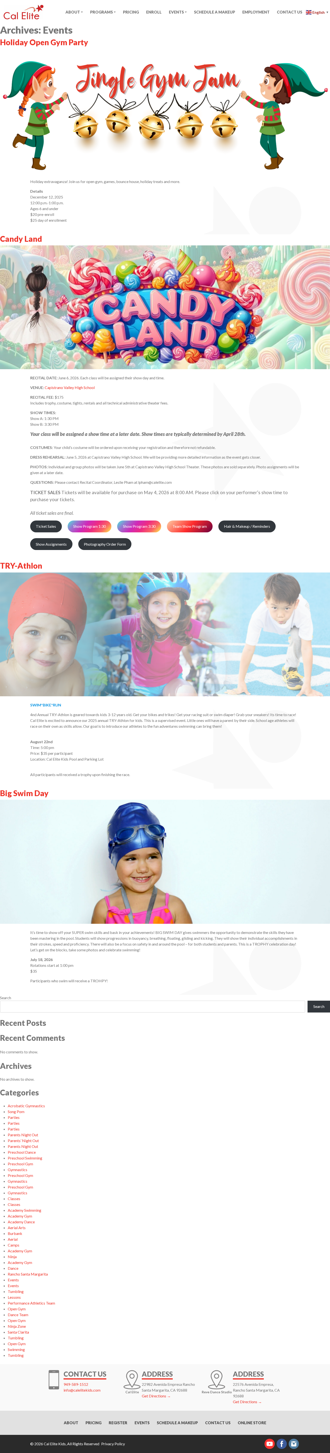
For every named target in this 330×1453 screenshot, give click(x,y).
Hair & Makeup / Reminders (247, 526)
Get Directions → (156, 1396)
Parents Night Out (23, 1134)
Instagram (294, 1444)
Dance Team (18, 1314)
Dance (13, 1268)
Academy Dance (21, 1221)
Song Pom (16, 1111)
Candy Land (21, 238)
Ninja (12, 1256)
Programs (101, 12)
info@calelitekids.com (82, 1390)
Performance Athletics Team (31, 1303)
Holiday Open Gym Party (44, 42)
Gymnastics (17, 1169)
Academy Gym (20, 1216)
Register (118, 1422)
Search (5, 997)
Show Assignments (51, 544)
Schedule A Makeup (214, 12)
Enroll (154, 12)
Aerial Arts (17, 1227)
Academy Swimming (24, 1210)
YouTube (270, 1444)
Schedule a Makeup (177, 1422)
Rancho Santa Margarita (28, 1274)
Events (176, 12)
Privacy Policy (113, 1443)
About (72, 12)
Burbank (15, 1233)
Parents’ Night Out (23, 1140)
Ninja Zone (17, 1326)
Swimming (16, 1349)
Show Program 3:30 (139, 526)
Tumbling (16, 1291)
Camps (13, 1245)
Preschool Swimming (25, 1158)
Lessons (14, 1297)
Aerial (13, 1239)
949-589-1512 (76, 1384)
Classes (14, 1198)
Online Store (252, 1422)
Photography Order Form (105, 544)
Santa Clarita (18, 1332)
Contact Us (289, 12)
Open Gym (17, 1308)
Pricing (131, 12)
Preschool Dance (22, 1152)
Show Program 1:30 (89, 526)
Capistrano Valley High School (70, 387)
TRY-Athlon (21, 565)
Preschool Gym (20, 1163)
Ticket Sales (46, 526)
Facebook (282, 1444)
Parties (14, 1117)
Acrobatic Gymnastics (26, 1105)
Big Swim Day (24, 793)
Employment (256, 12)
